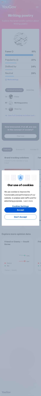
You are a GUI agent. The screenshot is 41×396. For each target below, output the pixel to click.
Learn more (28, 201)
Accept (20, 210)
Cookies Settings (20, 206)
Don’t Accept (20, 217)
